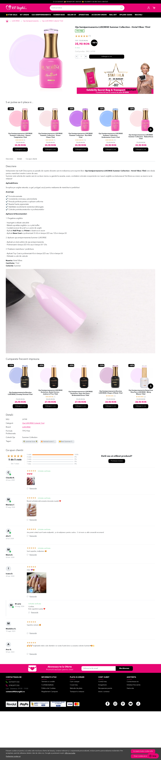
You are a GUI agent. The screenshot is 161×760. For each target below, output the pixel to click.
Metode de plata (76, 688)
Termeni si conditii (48, 682)
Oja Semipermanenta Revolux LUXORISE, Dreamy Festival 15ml (20, 393)
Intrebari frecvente (133, 685)
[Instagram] (115, 704)
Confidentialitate (47, 685)
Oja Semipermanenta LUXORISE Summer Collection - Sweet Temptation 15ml (20, 135)
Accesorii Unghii (99, 15)
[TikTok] (138, 704)
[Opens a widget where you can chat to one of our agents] (153, 756)
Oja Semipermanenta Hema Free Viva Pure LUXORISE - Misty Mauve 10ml (141, 392)
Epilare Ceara (125, 15)
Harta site (130, 688)
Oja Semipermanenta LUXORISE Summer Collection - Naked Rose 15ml (140, 136)
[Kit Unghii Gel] (16, 8)
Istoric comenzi (103, 692)
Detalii (19, 159)
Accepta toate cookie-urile (143, 751)
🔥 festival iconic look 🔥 (50, 441)
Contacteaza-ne (133, 682)
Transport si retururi (77, 692)
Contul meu (102, 682)
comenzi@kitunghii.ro (15, 692)
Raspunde (33, 488)
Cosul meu (74, 685)
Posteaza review (117, 461)
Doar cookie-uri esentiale (143, 756)
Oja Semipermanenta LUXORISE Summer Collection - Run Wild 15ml (80, 135)
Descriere (9, 159)
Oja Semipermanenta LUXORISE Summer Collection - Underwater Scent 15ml (111, 135)
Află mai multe (70, 753)
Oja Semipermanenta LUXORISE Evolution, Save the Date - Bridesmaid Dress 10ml (80, 393)
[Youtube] (130, 704)
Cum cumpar (74, 682)
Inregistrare (102, 685)
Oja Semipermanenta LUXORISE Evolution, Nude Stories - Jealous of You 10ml (50, 392)
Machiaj (138, 15)
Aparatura (84, 15)
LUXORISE (16, 21)
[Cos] (154, 8)
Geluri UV (71, 15)
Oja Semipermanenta (41, 15)
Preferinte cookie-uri (13, 756)
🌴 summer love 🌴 (30, 441)
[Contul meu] (148, 8)
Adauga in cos (106, 56)
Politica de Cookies (48, 688)
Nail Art (113, 15)
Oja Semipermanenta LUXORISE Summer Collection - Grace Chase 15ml (50, 135)
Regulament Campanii (49, 692)
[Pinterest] (123, 704)
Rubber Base (59, 15)
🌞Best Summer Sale (66, 441)
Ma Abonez (124, 668)
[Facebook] (107, 704)
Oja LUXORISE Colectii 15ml (52, 21)
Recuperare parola (105, 688)
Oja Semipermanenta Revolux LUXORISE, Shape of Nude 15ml (110, 392)
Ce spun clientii (31, 159)
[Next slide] (150, 129)
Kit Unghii (24, 15)
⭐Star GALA (11, 15)
